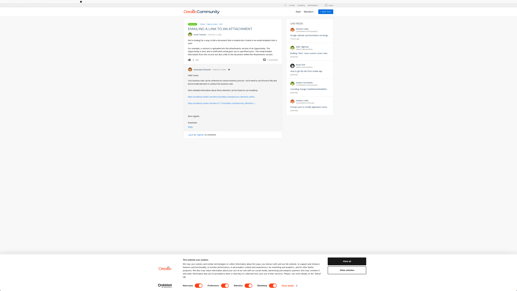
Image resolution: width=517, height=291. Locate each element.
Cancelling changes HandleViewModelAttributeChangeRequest (317, 89)
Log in (331, 5)
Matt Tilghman (302, 47)
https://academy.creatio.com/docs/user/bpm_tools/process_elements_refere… (222, 96)
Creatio (292, 5)
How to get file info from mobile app (306, 71)
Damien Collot (302, 29)
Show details (288, 286)
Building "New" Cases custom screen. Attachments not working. (318, 53)
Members (309, 11)
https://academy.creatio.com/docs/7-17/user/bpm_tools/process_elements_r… (222, 103)
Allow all (347, 261)
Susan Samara (200, 34)
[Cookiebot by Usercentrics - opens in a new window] (165, 286)
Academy (301, 5)
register (200, 134)
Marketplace (313, 5)
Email (203, 24)
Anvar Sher (300, 64)
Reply (190, 127)
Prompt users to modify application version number (312, 107)
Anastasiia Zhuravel (202, 69)
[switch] (225, 285)
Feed (298, 11)
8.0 (221, 24)
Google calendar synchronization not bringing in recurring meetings (319, 35)
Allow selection (347, 270)
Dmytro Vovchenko (304, 82)
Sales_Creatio (212, 24)
